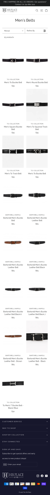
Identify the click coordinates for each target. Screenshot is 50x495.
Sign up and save (11, 449)
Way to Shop (9, 428)
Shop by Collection (13, 435)
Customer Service (12, 421)
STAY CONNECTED (11, 441)
